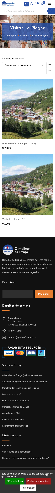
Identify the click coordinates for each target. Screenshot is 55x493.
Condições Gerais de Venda (15, 407)
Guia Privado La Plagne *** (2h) (19, 144)
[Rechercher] (51, 11)
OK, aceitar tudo (15, 481)
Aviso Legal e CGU (11, 413)
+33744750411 (15, 331)
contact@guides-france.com (22, 337)
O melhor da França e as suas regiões (20, 388)
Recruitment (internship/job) (15, 425)
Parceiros (6, 445)
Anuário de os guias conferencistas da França (24, 381)
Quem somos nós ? (11, 394)
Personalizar (28, 487)
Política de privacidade (13, 419)
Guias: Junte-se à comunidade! (17, 451)
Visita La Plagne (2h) (13, 219)
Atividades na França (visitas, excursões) (22, 375)
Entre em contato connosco (15, 400)
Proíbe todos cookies (38, 481)
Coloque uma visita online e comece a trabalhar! (25, 458)
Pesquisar (8, 282)
